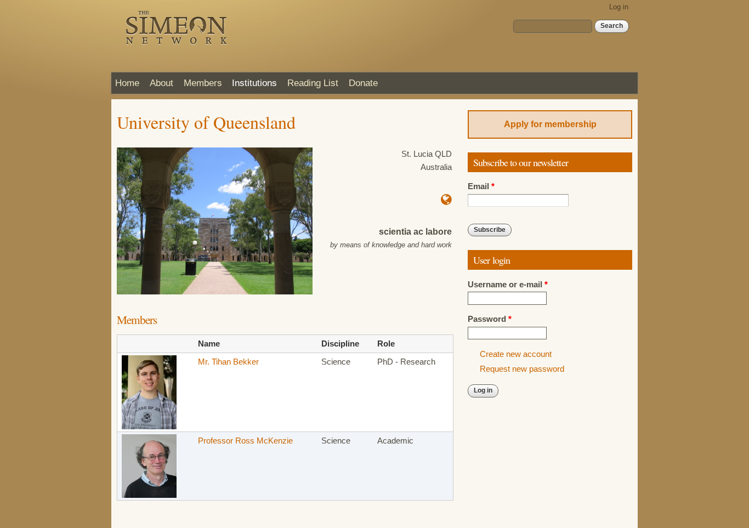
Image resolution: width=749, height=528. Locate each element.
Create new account (516, 354)
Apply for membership (550, 124)
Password (490, 319)
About (161, 82)
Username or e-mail (508, 284)
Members (203, 82)
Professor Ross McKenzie (245, 440)
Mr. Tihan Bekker (228, 361)
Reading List (312, 82)
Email (481, 186)
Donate (363, 82)
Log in (618, 7)
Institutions (254, 82)
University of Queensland (206, 122)
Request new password (522, 369)
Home (127, 82)
